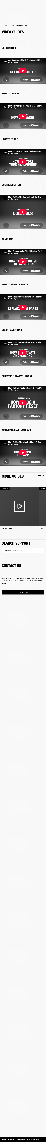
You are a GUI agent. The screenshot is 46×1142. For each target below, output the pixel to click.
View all (41, 475)
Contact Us (23, 592)
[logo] (8, 8)
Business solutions (36, 4)
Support (11, 1139)
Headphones (9, 26)
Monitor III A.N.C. (22, 26)
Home (4, 1139)
